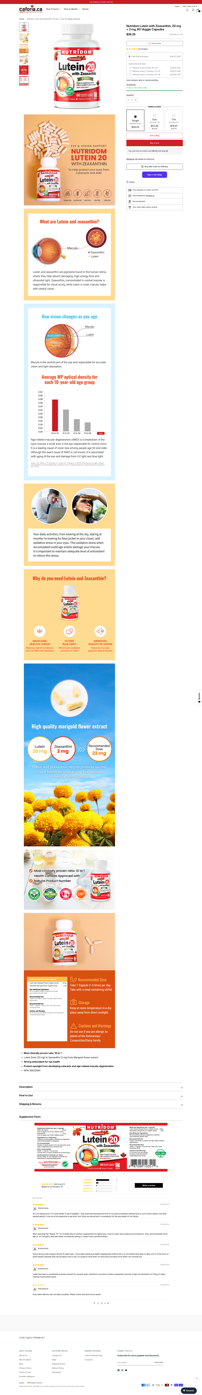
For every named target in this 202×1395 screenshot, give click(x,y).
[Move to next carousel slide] (181, 1323)
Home (21, 19)
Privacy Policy (25, 1368)
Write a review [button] (148, 1185)
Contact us (150, 196)
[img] (38, 1204)
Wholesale (56, 1372)
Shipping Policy (58, 1364)
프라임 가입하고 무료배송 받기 (32, 1337)
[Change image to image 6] (24, 80)
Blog (21, 1364)
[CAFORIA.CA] (31, 8)
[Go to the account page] (192, 10)
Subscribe (158, 1362)
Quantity (130, 95)
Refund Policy (58, 1368)
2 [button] (98, 1303)
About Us (23, 1355)
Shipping (130, 159)
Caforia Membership (94, 1355)
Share (131, 182)
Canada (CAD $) (191, 6)
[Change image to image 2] (24, 38)
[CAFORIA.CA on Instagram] (122, 1370)
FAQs (54, 1359)
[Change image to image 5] (24, 70)
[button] (132, 49)
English (177, 6)
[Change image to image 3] (24, 48)
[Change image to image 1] (24, 27)
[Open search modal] (187, 10)
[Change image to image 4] (24, 59)
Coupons (89, 1359)
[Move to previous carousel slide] (175, 1324)
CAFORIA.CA (37, 1386)
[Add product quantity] (128, 100)
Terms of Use (25, 1372)
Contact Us (57, 1355)
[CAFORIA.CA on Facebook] (118, 1370)
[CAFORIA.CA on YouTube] (126, 1370)
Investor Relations (27, 1376)
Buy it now (154, 143)
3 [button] (101, 1303)
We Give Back (25, 1359)
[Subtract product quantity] (135, 100)
